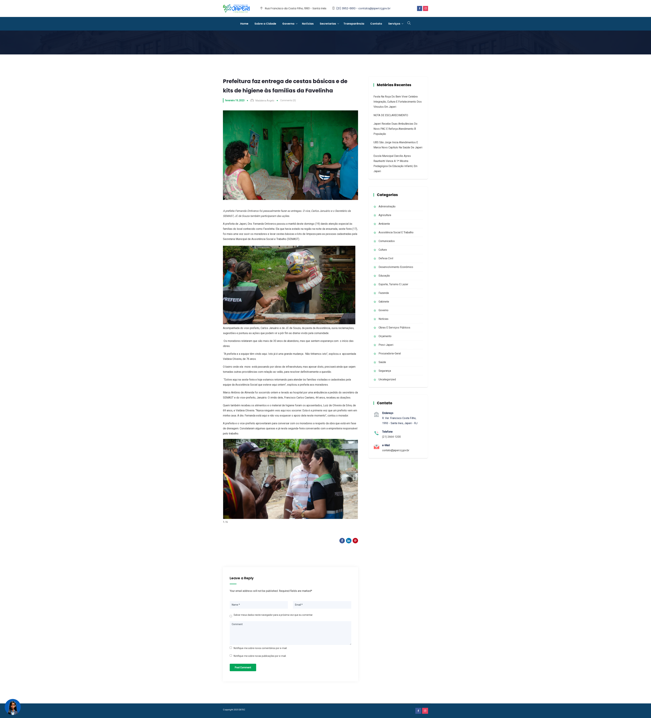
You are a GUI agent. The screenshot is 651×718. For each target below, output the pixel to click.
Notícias (308, 24)
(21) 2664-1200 (391, 436)
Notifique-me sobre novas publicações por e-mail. (260, 656)
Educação (384, 275)
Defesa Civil (386, 258)
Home (244, 24)
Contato (376, 24)
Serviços (394, 24)
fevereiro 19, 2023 (234, 100)
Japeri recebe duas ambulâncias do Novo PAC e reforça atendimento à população (395, 128)
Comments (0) (288, 100)
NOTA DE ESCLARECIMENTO (390, 115)
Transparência (353, 24)
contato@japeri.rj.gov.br (395, 450)
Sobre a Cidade (265, 24)
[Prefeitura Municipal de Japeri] (236, 9)
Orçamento (385, 336)
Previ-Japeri (386, 344)
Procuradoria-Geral (390, 353)
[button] (355, 477)
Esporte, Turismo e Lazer (393, 284)
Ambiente (384, 223)
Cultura (383, 249)
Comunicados (387, 241)
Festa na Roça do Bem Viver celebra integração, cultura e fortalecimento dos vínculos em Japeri (397, 101)
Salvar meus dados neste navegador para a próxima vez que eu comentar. (273, 615)
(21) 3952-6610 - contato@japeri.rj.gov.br (363, 8)
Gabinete (384, 301)
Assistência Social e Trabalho (396, 232)
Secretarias (328, 24)
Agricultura (385, 215)
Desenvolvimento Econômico (396, 267)
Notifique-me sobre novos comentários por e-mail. (260, 648)
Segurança (385, 370)
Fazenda (384, 293)
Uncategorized (387, 379)
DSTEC (242, 709)
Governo (288, 24)
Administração (387, 206)
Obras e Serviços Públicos (394, 327)
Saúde (382, 362)
